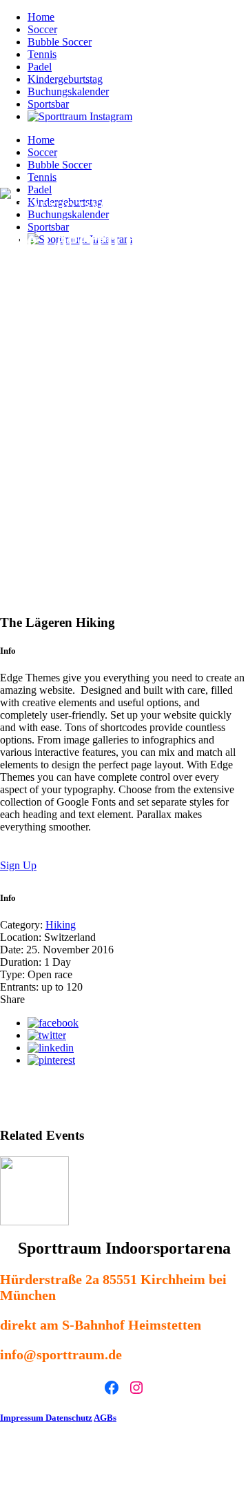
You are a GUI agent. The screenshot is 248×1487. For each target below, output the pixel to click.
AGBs (105, 1417)
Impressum (22, 1417)
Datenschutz (68, 1417)
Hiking (60, 925)
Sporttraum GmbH (105, 1457)
